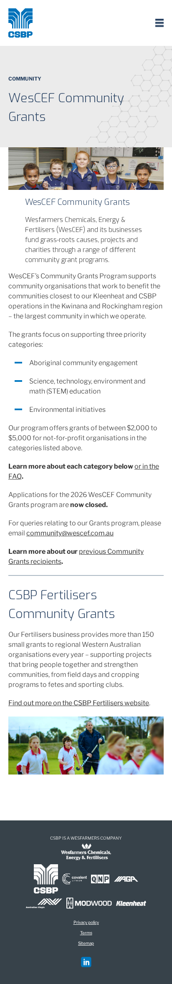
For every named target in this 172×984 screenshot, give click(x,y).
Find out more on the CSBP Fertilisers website (78, 703)
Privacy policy (86, 922)
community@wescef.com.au (70, 533)
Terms (86, 932)
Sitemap (86, 943)
